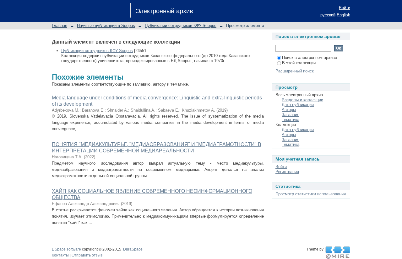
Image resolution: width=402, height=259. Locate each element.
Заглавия (290, 114)
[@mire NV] (337, 253)
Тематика (290, 119)
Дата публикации (298, 104)
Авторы (289, 109)
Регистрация (287, 171)
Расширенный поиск (294, 71)
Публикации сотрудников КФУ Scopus (180, 25)
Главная (59, 25)
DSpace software (66, 249)
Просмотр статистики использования (310, 194)
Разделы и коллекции (302, 100)
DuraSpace (133, 249)
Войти (344, 7)
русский (327, 15)
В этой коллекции (299, 63)
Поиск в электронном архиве (309, 57)
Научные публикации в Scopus (106, 25)
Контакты (60, 255)
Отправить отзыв (87, 255)
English (343, 15)
